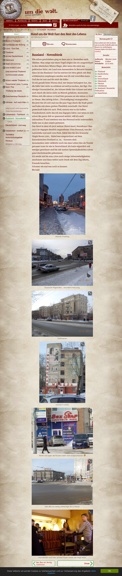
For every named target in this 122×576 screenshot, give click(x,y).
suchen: (18, 25)
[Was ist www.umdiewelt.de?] (92, 18)
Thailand (9, 52)
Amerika (9, 21)
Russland (33, 30)
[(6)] (4, 45)
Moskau (9, 140)
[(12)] (4, 60)
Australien (22, 21)
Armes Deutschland (14, 56)
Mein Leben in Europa (15, 37)
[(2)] (4, 56)
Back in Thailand (13, 41)
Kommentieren (71, 44)
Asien (45, 21)
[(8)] (4, 41)
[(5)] (4, 102)
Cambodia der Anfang (15, 44)
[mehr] (98, 51)
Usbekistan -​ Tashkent (15, 114)
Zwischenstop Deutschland (17, 96)
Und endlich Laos (13, 67)
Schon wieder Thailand (15, 80)
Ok (109, 571)
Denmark (10, 60)
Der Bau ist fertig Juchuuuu (44, 563)
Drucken (50, 44)
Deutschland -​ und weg (16, 125)
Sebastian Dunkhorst (41, 37)
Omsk (10, 122)
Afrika (55, 21)
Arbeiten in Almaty (14, 144)
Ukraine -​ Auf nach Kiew (16, 102)
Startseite (17, 30)
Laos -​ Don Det (12, 48)
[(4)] (4, 52)
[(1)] (4, 37)
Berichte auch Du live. (84, 25)
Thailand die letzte (14, 91)
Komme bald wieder (15, 75)
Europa (34, 21)
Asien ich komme (13, 64)
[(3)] (4, 68)
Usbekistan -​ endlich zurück (18, 130)
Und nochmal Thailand (16, 71)
